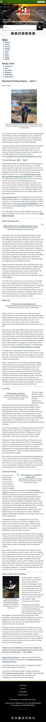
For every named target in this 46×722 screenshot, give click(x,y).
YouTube (23, 33)
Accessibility (23, 691)
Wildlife (7, 59)
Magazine (8, 72)
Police (7, 55)
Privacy (23, 688)
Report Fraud (23, 695)
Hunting (7, 48)
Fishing (7, 44)
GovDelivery (33, 33)
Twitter (16, 33)
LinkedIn (30, 33)
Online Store (9, 76)
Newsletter (8, 70)
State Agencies (32, 1)
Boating (7, 42)
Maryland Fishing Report (10, 657)
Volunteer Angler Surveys (15, 673)
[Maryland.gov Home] (23, 11)
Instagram (19, 33)
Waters (7, 57)
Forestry (7, 46)
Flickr (26, 33)
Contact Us (8, 66)
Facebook (12, 33)
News (5, 40)
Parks (7, 53)
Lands (7, 50)
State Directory (24, 1)
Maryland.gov (23, 709)
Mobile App (8, 74)
